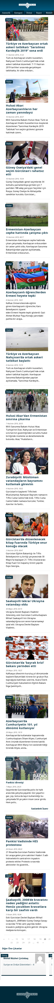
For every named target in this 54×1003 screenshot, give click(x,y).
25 (29, 942)
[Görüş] (27, 768)
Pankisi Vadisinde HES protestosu (22, 843)
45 (38, 942)
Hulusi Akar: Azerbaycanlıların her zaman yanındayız (21, 108)
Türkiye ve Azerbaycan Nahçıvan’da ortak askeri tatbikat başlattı (24, 357)
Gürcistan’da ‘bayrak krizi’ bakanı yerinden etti (25, 664)
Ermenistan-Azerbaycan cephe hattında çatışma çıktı (27, 231)
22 (11, 942)
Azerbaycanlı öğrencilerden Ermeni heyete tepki (26, 294)
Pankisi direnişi (15, 782)
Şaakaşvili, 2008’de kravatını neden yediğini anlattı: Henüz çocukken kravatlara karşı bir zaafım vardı (27, 905)
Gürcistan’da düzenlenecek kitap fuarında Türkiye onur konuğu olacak (26, 542)
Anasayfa (6, 12)
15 (17, 939)
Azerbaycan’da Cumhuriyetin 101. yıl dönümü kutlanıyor (21, 724)
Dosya (29, 12)
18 (34, 939)
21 (49, 939)
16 (23, 939)
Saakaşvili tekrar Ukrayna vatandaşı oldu (25, 602)
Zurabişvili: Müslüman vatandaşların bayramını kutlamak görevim (24, 480)
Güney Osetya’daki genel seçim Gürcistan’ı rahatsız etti (25, 170)
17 (29, 939)
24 (23, 942)
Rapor (39, 12)
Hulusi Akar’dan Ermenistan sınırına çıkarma (26, 417)
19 (40, 939)
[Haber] (27, 28)
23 (17, 942)
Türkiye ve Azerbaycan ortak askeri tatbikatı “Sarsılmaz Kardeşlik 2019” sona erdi (27, 47)
